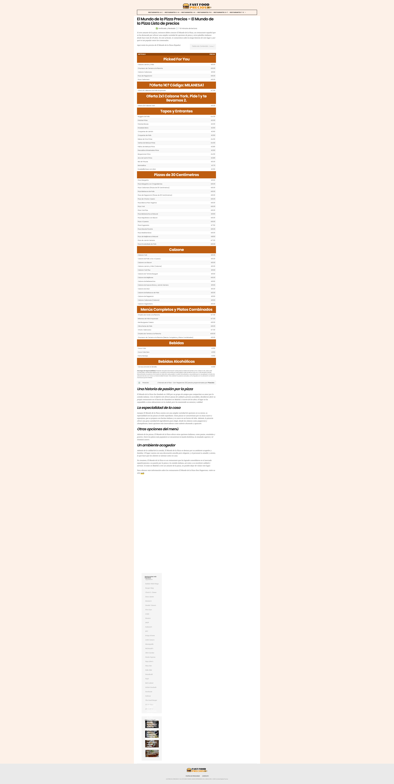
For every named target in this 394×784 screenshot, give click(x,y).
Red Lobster (149, 683)
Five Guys (148, 609)
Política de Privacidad (193, 776)
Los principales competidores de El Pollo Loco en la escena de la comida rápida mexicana (152, 740)
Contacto (205, 776)
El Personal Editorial (153, 751)
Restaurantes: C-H (172, 12)
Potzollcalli (148, 674)
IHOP (147, 622)
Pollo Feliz (148, 670)
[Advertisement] (176, 490)
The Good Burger (151, 700)
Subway (148, 696)
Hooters (148, 618)
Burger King (149, 588)
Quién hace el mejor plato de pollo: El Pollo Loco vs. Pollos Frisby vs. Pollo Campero (151, 712)
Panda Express (150, 657)
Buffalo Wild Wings (152, 584)
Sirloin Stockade (150, 687)
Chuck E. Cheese (150, 592)
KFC (146, 631)
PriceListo (211, 383)
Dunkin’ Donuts (150, 605)
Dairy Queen (149, 597)
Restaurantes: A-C (155, 12)
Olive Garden (149, 653)
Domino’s (148, 601)
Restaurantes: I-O (188, 12)
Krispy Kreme (150, 635)
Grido (147, 614)
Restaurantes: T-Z (237, 12)
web (142, 473)
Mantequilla (149, 644)
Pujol (147, 679)
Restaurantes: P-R (204, 12)
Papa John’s (149, 661)
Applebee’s (148, 579)
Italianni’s (148, 627)
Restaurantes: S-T (221, 12)
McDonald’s (149, 648)
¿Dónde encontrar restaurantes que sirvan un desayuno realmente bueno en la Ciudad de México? (152, 730)
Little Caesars (149, 640)
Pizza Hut (148, 666)
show (211, 46)
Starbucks (148, 691)
